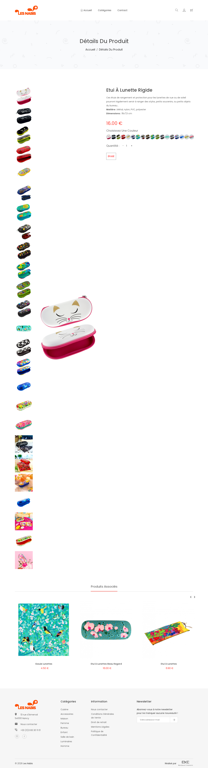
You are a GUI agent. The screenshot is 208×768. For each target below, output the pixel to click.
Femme (65, 723)
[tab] (24, 96)
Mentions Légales (100, 726)
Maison (64, 718)
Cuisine (64, 709)
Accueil (87, 10)
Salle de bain (67, 736)
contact (122, 10)
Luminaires (66, 741)
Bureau (64, 727)
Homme (65, 746)
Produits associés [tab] (104, 586)
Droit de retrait (99, 722)
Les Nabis (28, 763)
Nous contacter (29, 724)
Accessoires (67, 714)
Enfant (64, 732)
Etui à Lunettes (169, 663)
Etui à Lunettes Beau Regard (106, 663)
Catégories (104, 10)
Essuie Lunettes (43, 663)
